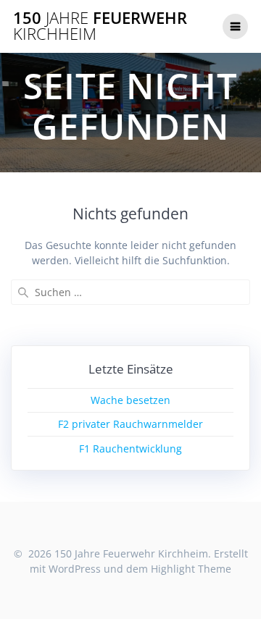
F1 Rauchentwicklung (130, 448)
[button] (31, 46)
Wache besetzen (130, 400)
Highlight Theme (191, 569)
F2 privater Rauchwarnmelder (130, 424)
